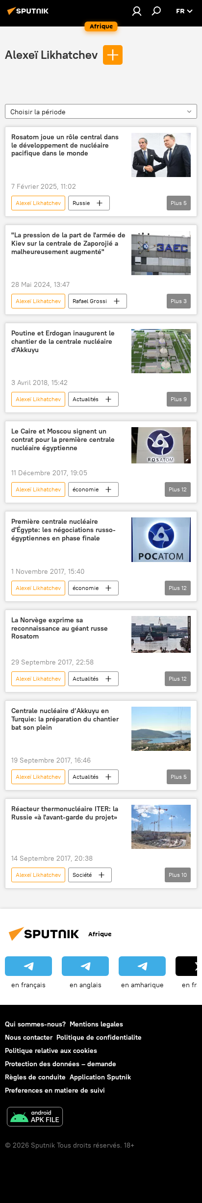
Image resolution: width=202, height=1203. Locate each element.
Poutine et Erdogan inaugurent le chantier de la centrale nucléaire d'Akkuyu (63, 341)
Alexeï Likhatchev (51, 54)
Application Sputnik (100, 1077)
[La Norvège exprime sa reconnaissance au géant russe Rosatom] (161, 634)
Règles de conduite (35, 1077)
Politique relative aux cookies (51, 1050)
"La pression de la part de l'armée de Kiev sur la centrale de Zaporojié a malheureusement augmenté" (68, 243)
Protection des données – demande (60, 1063)
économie (86, 489)
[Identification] (137, 11)
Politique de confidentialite (99, 1037)
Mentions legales (96, 1024)
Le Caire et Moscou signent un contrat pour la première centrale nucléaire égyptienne (63, 439)
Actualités (86, 399)
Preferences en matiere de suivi (55, 1090)
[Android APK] (34, 1118)
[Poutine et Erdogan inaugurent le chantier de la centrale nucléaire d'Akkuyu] (161, 351)
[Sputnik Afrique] (29, 14)
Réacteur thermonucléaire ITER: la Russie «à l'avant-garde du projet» (64, 813)
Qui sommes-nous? (35, 1024)
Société (82, 874)
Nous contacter (28, 1037)
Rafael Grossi (90, 301)
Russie (81, 202)
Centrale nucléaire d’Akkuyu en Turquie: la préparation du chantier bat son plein (65, 719)
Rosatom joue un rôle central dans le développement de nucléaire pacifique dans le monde (65, 145)
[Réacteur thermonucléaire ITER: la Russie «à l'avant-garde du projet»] (161, 827)
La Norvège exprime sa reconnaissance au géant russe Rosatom (59, 628)
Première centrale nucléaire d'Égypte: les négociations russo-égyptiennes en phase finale (63, 529)
